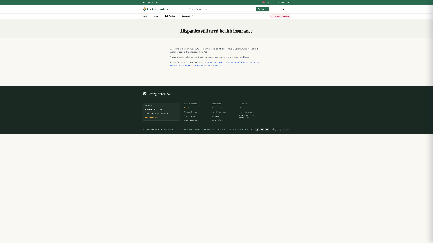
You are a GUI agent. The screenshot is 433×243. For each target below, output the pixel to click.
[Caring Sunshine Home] (160, 9)
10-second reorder (190, 112)
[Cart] (288, 9)
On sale (187, 108)
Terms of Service (208, 129)
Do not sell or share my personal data (240, 129)
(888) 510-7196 (285, 2)
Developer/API (217, 120)
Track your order (190, 116)
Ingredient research (219, 112)
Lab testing (216, 116)
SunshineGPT (187, 16)
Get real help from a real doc (222, 108)
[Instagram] (257, 130)
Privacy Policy (188, 129)
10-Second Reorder (281, 16)
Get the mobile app (191, 120)
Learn (156, 16)
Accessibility (220, 129)
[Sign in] (282, 9)
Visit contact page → (152, 117)
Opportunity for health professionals (247, 116)
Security (197, 129)
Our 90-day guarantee (247, 112)
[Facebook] (262, 130)
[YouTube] (267, 130)
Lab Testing (170, 16)
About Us (242, 108)
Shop (145, 16)
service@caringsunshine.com (157, 113)
